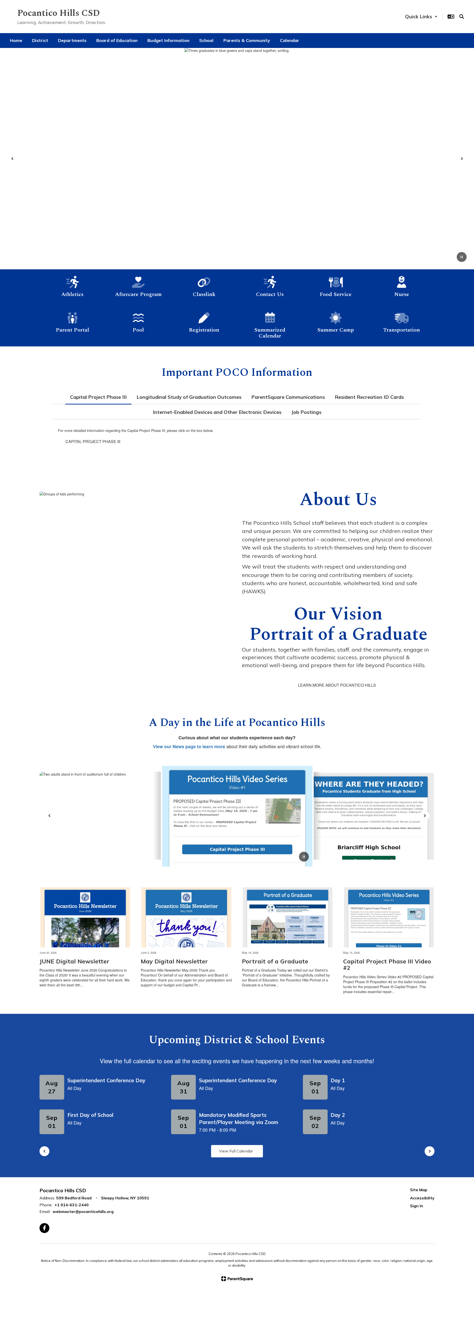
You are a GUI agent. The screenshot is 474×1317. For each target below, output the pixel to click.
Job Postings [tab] (306, 412)
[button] (421, 16)
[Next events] (429, 1151)
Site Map (418, 1189)
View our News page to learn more (189, 746)
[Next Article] (425, 816)
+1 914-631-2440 (72, 1204)
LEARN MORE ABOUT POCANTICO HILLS (337, 685)
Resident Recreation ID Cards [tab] (369, 397)
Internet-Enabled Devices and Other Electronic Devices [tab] (217, 412)
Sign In (416, 1205)
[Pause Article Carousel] (304, 857)
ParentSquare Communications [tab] (288, 397)
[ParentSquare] (237, 1278)
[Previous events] (44, 1151)
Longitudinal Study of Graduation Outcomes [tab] (189, 397)
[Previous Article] (49, 816)
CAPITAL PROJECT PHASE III (92, 441)
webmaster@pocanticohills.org (83, 1211)
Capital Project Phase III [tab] (98, 397)
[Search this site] (461, 16)
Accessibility (422, 1197)
